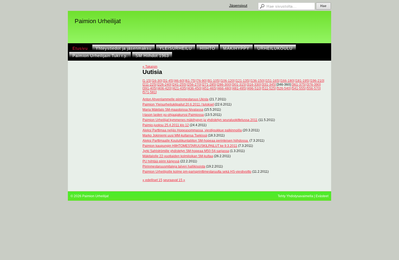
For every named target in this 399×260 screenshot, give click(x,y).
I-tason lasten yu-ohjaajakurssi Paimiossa (173, 115)
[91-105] (213, 81)
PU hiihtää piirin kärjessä (160, 161)
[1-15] (146, 81)
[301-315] (239, 84)
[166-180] (287, 81)
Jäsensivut (238, 5)
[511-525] (269, 88)
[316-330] (254, 84)
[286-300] (224, 84)
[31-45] (168, 81)
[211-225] (149, 84)
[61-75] (190, 81)
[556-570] (313, 88)
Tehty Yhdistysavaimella (295, 196)
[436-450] (194, 88)
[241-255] (179, 84)
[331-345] (269, 84)
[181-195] (302, 81)
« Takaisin (149, 67)
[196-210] (317, 81)
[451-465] (209, 88)
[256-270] (194, 84)
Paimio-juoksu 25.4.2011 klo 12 (165, 125)
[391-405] (149, 88)
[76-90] (201, 81)
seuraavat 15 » (174, 180)
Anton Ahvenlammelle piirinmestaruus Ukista (175, 99)
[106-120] (227, 81)
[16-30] (157, 81)
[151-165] (272, 81)
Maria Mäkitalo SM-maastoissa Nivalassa (172, 110)
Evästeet (322, 196)
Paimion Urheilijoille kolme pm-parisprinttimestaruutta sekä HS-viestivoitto (196, 172)
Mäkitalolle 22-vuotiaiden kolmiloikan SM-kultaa (177, 156)
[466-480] (224, 88)
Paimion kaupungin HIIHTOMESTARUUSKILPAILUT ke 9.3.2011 (189, 146)
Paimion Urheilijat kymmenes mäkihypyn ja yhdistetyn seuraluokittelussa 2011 (200, 120)
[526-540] (284, 88)
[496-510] (254, 88)
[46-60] (179, 81)
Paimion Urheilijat (98, 21)
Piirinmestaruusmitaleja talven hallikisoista (173, 166)
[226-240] (164, 84)
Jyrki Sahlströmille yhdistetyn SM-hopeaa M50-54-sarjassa (185, 151)
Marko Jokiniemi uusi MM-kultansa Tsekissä (174, 135)
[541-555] (299, 88)
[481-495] (239, 88)
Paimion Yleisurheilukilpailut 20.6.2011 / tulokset (178, 104)
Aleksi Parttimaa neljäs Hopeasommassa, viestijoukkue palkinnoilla (192, 130)
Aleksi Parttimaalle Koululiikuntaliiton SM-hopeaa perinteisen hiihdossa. (195, 141)
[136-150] (257, 81)
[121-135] (242, 81)
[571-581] (149, 92)
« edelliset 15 (152, 180)
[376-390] (313, 84)
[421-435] (179, 88)
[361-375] (299, 84)
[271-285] (209, 84)
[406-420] (164, 88)
